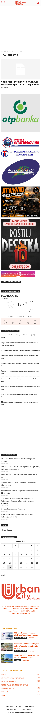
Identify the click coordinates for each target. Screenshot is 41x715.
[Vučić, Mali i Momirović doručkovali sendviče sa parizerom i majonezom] (20, 69)
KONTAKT (30, 709)
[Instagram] (18, 618)
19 (15, 563)
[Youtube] (27, 618)
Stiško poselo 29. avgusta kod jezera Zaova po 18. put (19, 476)
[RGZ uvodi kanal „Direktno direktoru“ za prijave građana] (7, 636)
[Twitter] (23, 618)
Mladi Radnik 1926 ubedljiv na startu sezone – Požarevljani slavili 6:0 (17, 516)
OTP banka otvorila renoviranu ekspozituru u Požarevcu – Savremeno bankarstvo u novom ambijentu (17, 501)
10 (4, 559)
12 (15, 559)
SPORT (3, 695)
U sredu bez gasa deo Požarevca (13, 509)
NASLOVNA (9, 706)
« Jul (3, 575)
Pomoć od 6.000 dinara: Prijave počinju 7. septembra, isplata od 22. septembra (20, 468)
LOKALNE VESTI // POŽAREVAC (12, 678)
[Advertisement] (20, 27)
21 (26, 563)
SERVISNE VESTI (7, 688)
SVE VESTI (19, 706)
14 (26, 559)
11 (10, 559)
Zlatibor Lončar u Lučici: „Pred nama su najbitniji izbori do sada (18, 484)
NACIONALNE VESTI (20, 638)
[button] (37, 3)
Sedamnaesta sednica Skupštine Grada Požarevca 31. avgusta (19, 492)
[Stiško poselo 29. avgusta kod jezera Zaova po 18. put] (7, 658)
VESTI (3, 675)
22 (32, 563)
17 (4, 563)
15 (32, 559)
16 (37, 559)
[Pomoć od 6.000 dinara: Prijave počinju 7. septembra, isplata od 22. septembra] (7, 647)
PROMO (22, 709)
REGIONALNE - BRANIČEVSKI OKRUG (14, 685)
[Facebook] (13, 618)
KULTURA (17, 660)
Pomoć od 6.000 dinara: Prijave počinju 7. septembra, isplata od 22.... (26, 646)
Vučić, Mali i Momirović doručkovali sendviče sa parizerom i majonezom (20, 83)
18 (10, 563)
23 (37, 563)
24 (4, 567)
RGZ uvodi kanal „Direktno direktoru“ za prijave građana (18, 460)
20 (21, 563)
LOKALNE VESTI (12, 709)
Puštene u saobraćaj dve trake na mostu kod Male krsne (23, 350)
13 (21, 559)
